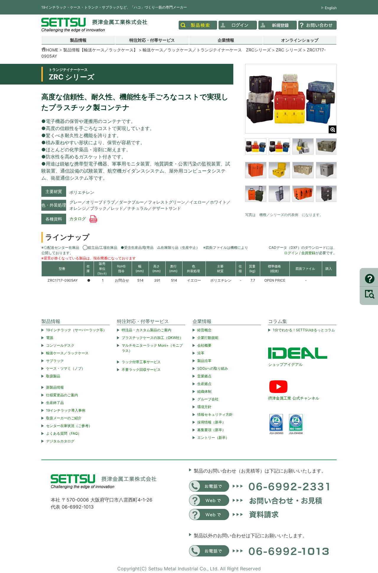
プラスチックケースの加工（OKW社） (152, 337)
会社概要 (204, 345)
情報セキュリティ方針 (215, 414)
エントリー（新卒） (213, 437)
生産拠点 (204, 384)
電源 (49, 337)
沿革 (200, 353)
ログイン (291, 253)
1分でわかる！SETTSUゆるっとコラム (304, 330)
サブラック (55, 360)
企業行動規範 (208, 337)
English (331, 8)
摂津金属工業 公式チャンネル (293, 398)
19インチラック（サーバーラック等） (76, 330)
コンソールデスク (60, 345)
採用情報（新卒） (211, 422)
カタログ (78, 218)
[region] (291, 173)
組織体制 (204, 391)
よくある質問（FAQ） (63, 433)
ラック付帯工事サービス (141, 362)
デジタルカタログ (60, 441)
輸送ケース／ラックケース (67, 353)
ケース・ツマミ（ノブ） (65, 368)
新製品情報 (55, 387)
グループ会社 (208, 399)
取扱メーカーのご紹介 (64, 418)
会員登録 (308, 253)
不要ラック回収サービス (141, 369)
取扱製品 (53, 376)
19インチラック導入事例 (65, 410)
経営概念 (204, 330)
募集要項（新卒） (211, 430)
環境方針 (204, 407)
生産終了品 (55, 402)
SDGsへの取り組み (212, 368)
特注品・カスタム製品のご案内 (146, 330)
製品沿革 (204, 360)
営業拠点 (204, 376)
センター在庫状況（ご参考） (69, 425)
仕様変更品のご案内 (62, 395)
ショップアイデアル (285, 364)
